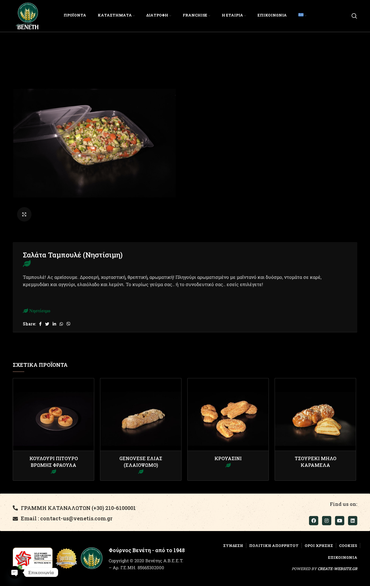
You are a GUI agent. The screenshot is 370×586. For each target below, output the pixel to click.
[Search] (354, 16)
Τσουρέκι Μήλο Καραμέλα (315, 461)
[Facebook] (313, 520)
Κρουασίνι (228, 458)
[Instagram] (326, 520)
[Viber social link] (68, 324)
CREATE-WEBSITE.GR (337, 568)
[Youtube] (339, 520)
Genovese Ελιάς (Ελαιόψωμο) (140, 461)
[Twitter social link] (47, 324)
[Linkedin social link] (54, 324)
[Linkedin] (352, 520)
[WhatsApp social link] (61, 324)
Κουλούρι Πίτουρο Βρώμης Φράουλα (53, 461)
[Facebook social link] (40, 324)
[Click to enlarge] (24, 214)
